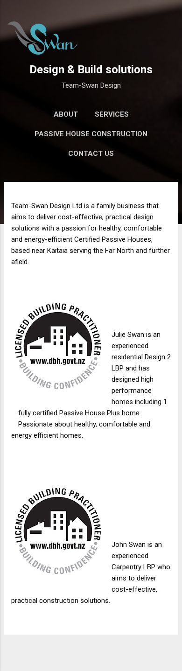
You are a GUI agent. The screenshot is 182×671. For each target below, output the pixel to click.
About (66, 114)
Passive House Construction (91, 134)
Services (112, 114)
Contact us (91, 153)
